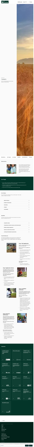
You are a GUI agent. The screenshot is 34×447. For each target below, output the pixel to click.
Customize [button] (2, 445)
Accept (31, 445)
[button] (20, 2)
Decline (27, 445)
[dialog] (16, 445)
